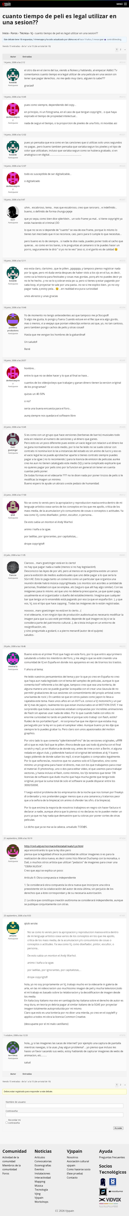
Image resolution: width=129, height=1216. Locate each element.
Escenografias (43, 1165)
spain (6, 3)
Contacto (72, 1177)
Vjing (38, 1193)
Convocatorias (43, 1161)
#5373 (122, 260)
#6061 (122, 555)
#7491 (122, 915)
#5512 (122, 495)
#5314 (122, 97)
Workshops (41, 1202)
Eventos (39, 1169)
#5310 (122, 62)
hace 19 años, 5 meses (90, 39)
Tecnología (41, 1189)
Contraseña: (12, 1111)
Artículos (40, 1157)
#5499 (122, 427)
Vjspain (39, 1197)
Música (39, 1185)
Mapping (40, 1181)
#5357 (122, 199)
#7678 (122, 1035)
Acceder (118, 1128)
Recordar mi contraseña (14, 1121)
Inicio (5, 33)
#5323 (122, 166)
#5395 (122, 360)
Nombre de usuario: (16, 1102)
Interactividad (43, 1177)
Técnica (24, 33)
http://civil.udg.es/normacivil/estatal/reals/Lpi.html (53, 846)
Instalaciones (42, 1173)
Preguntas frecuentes (112, 1157)
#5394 (122, 307)
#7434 (122, 838)
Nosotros (72, 1157)
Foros (14, 33)
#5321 (122, 134)
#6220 (122, 646)
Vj (32, 33)
